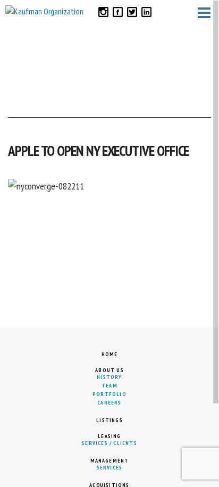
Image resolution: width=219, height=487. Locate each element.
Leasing (109, 436)
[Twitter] (132, 11)
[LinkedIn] (146, 11)
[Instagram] (103, 11)
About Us (109, 370)
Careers (109, 402)
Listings (109, 420)
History (109, 377)
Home (110, 354)
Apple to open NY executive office (98, 151)
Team (109, 385)
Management (109, 460)
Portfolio (109, 394)
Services (110, 467)
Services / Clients (109, 443)
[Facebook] (118, 11)
